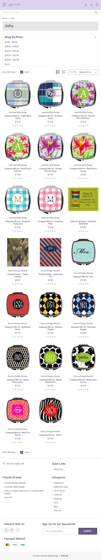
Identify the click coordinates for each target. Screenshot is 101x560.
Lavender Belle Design (14, 487)
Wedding (58, 499)
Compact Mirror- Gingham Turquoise (17, 222)
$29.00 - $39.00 (12, 51)
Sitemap (64, 556)
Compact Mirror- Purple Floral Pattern (83, 117)
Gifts (56, 502)
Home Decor (59, 491)
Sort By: (73, 72)
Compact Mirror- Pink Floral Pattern (17, 170)
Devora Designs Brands (15, 483)
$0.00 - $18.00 (11, 42)
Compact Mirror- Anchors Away (50, 117)
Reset (7, 64)
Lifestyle (58, 495)
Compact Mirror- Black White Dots (50, 381)
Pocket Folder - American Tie (50, 275)
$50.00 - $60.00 (12, 60)
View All (8, 497)
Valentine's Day (61, 487)
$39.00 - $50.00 (12, 55)
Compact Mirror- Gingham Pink (50, 222)
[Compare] (91, 6)
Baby (56, 506)
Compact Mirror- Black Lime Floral (83, 381)
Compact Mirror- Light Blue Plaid (17, 117)
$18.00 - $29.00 (12, 47)
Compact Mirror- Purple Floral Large (50, 170)
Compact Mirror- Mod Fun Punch (17, 434)
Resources (58, 469)
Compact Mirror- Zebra (50, 435)
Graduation (59, 483)
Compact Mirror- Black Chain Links (18, 381)
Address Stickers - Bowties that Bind (83, 222)
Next (27, 72)
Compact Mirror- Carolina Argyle (83, 328)
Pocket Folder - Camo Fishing (17, 275)
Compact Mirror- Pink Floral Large (83, 170)
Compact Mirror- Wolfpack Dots (18, 328)
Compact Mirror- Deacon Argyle (50, 328)
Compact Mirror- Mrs (83, 277)
